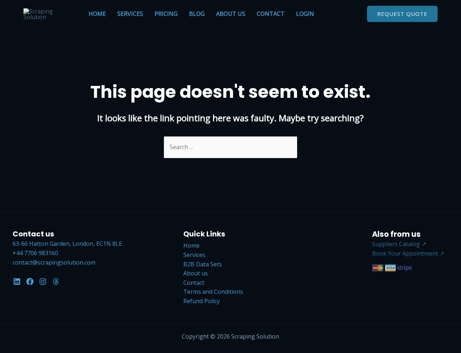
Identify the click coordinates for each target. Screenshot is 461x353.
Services (130, 14)
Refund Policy (201, 301)
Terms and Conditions (213, 292)
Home (97, 14)
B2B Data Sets (202, 264)
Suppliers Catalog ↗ (399, 244)
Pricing (166, 14)
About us (230, 14)
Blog (197, 14)
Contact (271, 14)
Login (305, 14)
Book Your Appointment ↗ (408, 253)
